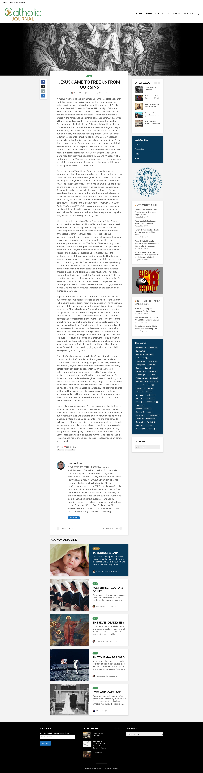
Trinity (151, 422)
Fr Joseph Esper (79, 93)
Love (68, 450)
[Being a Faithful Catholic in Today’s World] (139, 89)
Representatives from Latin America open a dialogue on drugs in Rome (146, 212)
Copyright (22, 2)
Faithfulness (142, 378)
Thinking (140, 422)
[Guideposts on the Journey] (139, 106)
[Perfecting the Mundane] (139, 115)
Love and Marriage (107, 692)
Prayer (140, 405)
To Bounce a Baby (106, 552)
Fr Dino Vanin (99, 711)
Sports (140, 419)
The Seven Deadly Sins (109, 622)
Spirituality (153, 415)
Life (149, 392)
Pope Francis (152, 402)
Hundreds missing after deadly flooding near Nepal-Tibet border (147, 232)
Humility (60, 450)
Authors (10, 2)
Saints (140, 412)
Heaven (140, 385)
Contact (15, 2)
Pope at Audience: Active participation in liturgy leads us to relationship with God (146, 254)
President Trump (143, 408)
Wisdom (140, 429)
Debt (139, 368)
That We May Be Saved (109, 657)
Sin (73, 450)
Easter (149, 368)
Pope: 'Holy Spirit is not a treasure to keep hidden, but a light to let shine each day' (146, 243)
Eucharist (140, 375)
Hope (150, 385)
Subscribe (45, 743)
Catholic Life (142, 358)
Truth (149, 425)
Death (151, 364)
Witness (151, 429)
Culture (160, 13)
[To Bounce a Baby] (69, 560)
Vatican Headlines (147, 205)
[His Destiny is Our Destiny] (139, 98)
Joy (150, 388)
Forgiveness (142, 381)
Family (154, 378)
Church (153, 361)
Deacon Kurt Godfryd (101, 571)
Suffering (151, 419)
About (5, 2)
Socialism (140, 415)
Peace (139, 402)
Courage (140, 364)
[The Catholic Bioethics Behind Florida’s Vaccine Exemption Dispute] (139, 123)
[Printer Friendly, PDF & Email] (67, 447)
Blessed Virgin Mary (144, 354)
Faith (149, 13)
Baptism (140, 351)
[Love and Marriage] (69, 699)
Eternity (153, 371)
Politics (188, 13)
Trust (139, 425)
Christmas (141, 361)
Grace (154, 381)
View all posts (74, 517)
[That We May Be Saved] (69, 664)
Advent (152, 348)
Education (141, 371)
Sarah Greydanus (100, 606)
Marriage (150, 395)
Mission (150, 398)
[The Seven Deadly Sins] (69, 629)
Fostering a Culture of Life (108, 589)
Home (139, 13)
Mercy (139, 398)
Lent (139, 392)
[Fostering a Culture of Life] (69, 595)
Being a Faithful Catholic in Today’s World (151, 90)
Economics (174, 13)
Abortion (141, 348)
